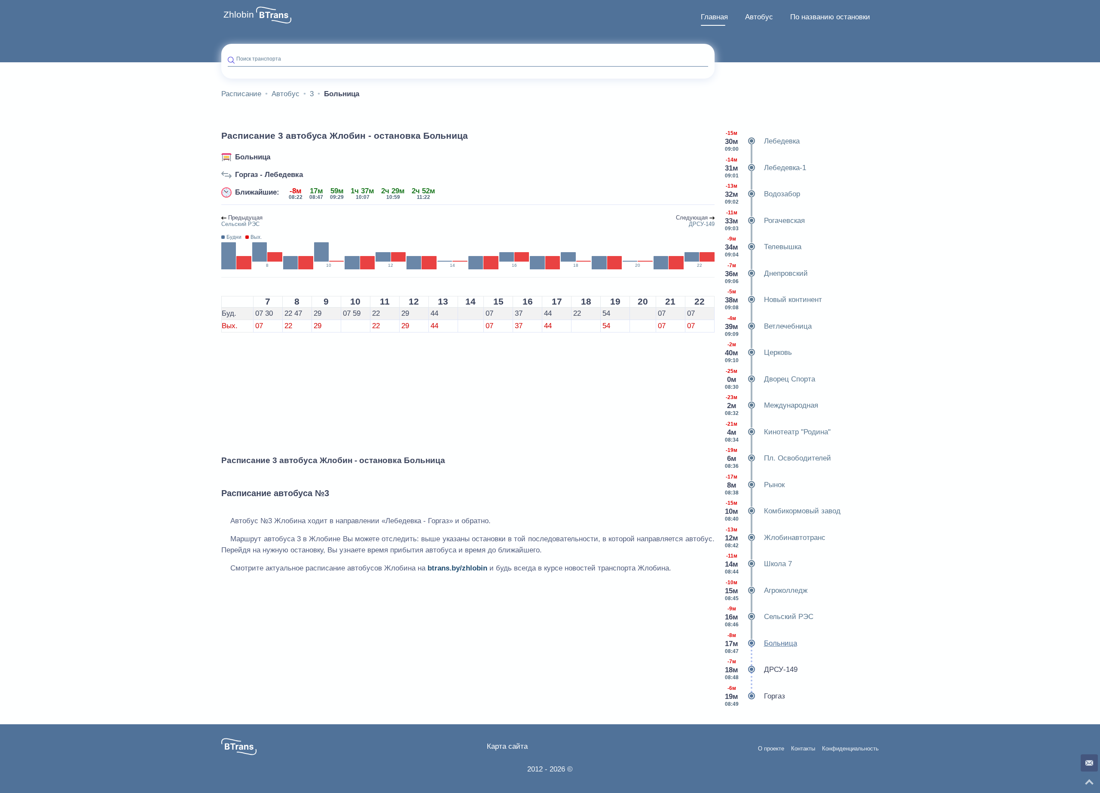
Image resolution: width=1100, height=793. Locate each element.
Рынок (755, 485)
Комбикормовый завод (782, 511)
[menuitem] (714, 17)
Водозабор (762, 194)
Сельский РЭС (769, 617)
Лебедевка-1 (765, 168)
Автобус (759, 17)
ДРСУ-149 (761, 669)
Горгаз (755, 696)
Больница (252, 157)
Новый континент (773, 300)
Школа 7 (758, 564)
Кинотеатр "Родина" (778, 432)
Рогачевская (765, 221)
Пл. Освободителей (778, 458)
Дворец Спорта (770, 379)
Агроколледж (766, 590)
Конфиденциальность (850, 749)
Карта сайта (507, 746)
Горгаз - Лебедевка (269, 175)
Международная (771, 405)
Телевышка (763, 247)
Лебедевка (762, 141)
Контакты (803, 749)
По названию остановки (830, 17)
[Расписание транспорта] (273, 15)
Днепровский (766, 273)
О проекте (771, 749)
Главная (714, 17)
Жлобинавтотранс (775, 538)
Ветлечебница (768, 326)
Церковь (758, 352)
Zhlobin (238, 14)
